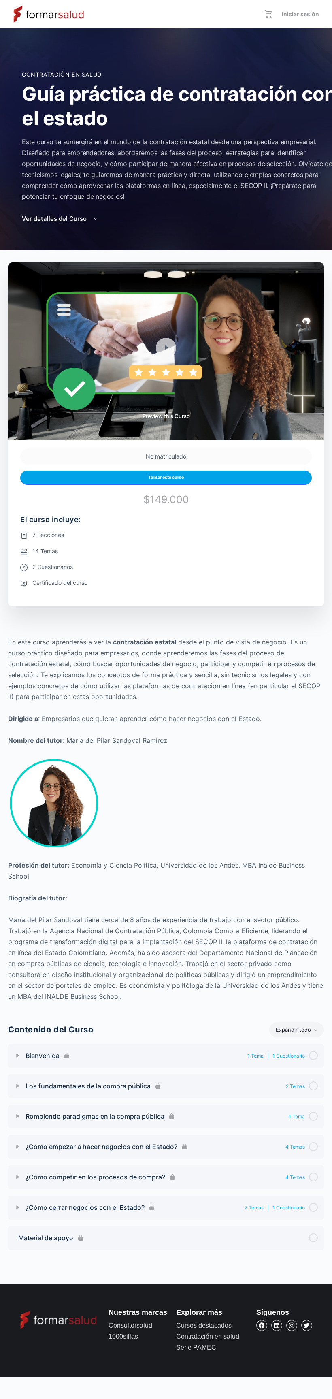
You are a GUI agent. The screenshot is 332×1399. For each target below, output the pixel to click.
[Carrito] (268, 14)
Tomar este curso (166, 477)
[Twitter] (306, 1325)
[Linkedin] (276, 1325)
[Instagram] (291, 1325)
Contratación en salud (62, 74)
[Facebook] (261, 1325)
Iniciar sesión (300, 14)
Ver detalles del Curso (55, 218)
